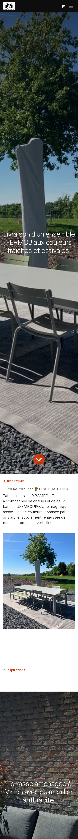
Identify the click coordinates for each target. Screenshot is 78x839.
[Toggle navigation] (71, 6)
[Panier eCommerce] (63, 6)
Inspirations (16, 481)
